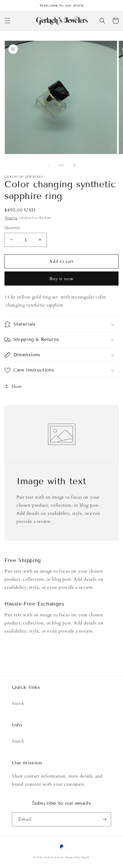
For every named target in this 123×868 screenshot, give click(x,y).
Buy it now (61, 279)
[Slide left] (48, 165)
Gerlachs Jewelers (55, 857)
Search (18, 703)
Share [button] (16, 386)
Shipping (11, 218)
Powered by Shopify (78, 857)
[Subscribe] (104, 819)
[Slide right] (74, 165)
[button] (7, 20)
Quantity (12, 227)
